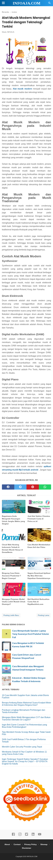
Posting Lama (43, 615)
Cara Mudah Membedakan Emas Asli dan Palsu (39, 546)
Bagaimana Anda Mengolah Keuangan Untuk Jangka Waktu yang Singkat (13, 520)
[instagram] (20, 835)
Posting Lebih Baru (11, 615)
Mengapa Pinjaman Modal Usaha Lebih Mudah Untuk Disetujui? (13, 601)
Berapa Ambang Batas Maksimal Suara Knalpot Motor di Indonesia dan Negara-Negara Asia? (26, 704)
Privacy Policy (30, 844)
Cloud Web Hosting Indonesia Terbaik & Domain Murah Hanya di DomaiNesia (12, 548)
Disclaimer (26, 848)
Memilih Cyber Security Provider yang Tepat (22, 747)
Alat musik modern (22, 89)
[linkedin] (33, 835)
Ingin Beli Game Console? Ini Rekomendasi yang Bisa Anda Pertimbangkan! (24, 726)
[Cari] (49, 3)
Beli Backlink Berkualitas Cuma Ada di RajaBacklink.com (38, 601)
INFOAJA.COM (26, 3)
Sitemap (43, 844)
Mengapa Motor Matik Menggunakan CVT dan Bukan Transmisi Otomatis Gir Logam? (26, 718)
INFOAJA (10, 32)
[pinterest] (32, 487)
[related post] (13, 506)
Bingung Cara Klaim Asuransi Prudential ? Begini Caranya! (11, 575)
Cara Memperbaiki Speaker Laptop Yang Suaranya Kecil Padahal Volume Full (30, 634)
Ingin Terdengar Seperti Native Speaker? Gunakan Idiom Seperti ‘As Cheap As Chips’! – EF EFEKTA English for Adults (25, 761)
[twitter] (20, 487)
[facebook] (8, 487)
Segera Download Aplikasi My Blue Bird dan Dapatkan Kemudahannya (39, 575)
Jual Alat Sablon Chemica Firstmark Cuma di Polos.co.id (39, 518)
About (7, 844)
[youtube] (40, 835)
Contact (17, 844)
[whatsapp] (45, 487)
